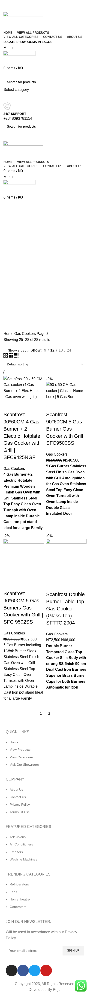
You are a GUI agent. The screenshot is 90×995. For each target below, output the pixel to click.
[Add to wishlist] (34, 405)
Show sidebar (19, 350)
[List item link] (45, 756)
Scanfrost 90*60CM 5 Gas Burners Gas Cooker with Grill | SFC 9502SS (23, 608)
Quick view (21, 405)
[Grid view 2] (6, 356)
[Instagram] (11, 970)
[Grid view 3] (11, 356)
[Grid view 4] (16, 356)
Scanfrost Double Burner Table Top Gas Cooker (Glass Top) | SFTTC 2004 (65, 608)
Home (8, 334)
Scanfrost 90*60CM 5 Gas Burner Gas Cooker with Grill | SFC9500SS (66, 429)
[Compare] (9, 405)
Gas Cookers (25, 334)
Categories (16, 217)
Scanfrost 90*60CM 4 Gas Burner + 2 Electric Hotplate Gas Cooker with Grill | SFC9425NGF (22, 436)
